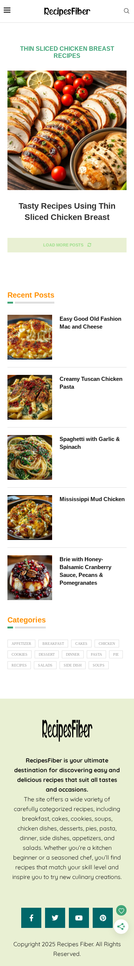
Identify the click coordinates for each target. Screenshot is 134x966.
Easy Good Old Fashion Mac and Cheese (90, 323)
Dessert (47, 654)
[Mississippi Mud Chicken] (29, 517)
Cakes (81, 644)
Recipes (19, 665)
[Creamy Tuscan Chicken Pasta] (29, 397)
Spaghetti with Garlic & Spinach (90, 443)
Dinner (73, 654)
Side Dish (73, 665)
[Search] (126, 11)
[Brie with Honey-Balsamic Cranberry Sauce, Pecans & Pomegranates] (29, 577)
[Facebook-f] (31, 918)
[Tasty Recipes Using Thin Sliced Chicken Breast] (67, 130)
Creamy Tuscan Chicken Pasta (91, 383)
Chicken (107, 644)
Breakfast (53, 644)
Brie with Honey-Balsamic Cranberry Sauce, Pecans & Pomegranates (85, 571)
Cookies (20, 654)
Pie (116, 654)
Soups (99, 665)
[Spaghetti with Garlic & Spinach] (29, 457)
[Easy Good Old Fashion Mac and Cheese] (29, 337)
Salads (45, 665)
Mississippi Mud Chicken (92, 499)
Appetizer (21, 644)
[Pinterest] (103, 918)
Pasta (96, 654)
